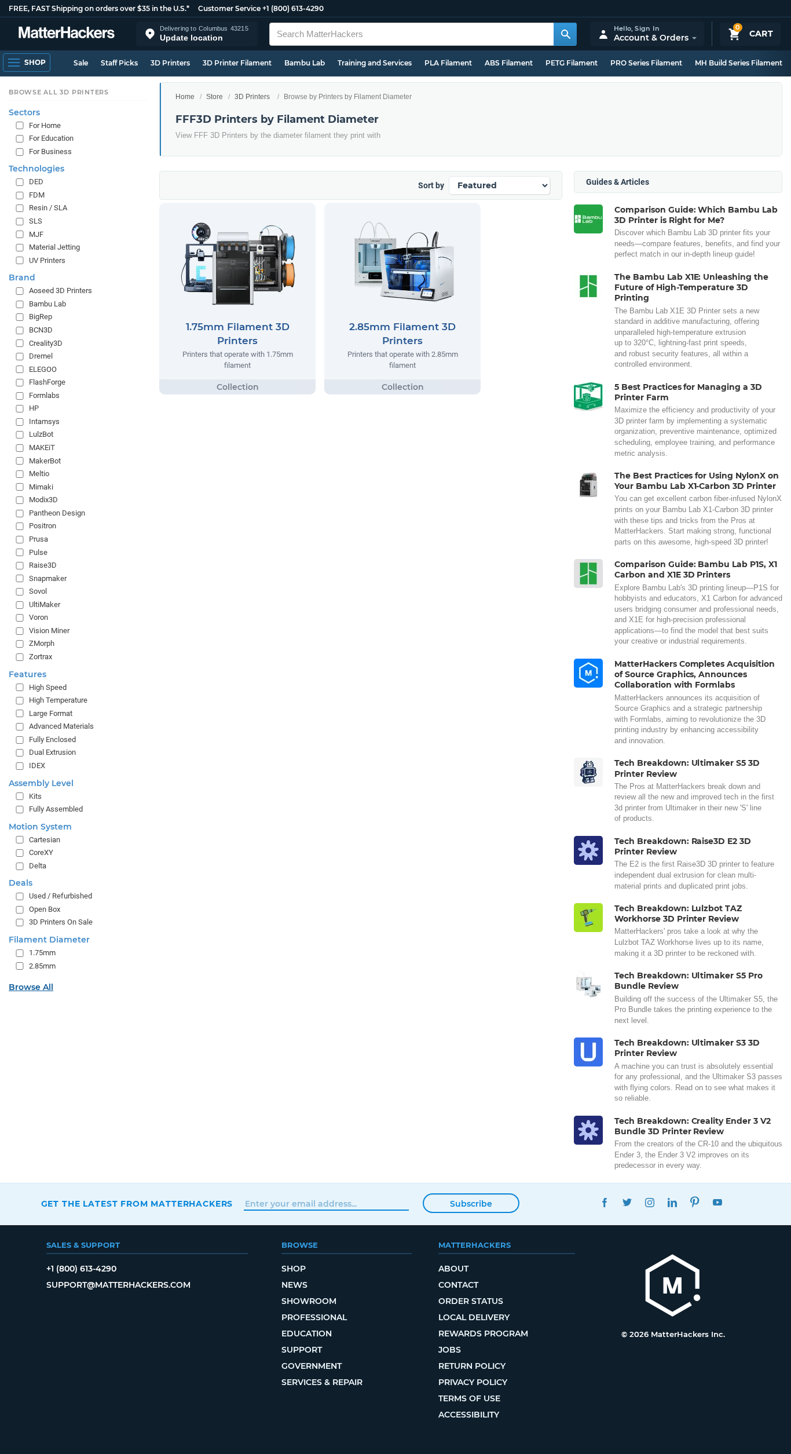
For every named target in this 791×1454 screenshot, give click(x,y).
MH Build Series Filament (738, 63)
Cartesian (44, 839)
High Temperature (58, 700)
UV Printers (47, 260)
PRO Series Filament (646, 63)
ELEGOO (43, 369)
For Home (45, 125)
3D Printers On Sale (61, 922)
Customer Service (229, 8)
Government (311, 1366)
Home (185, 97)
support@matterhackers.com (118, 1285)
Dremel (41, 356)
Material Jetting (54, 247)
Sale (81, 63)
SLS (35, 221)
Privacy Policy (472, 1382)
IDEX (37, 765)
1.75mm (42, 952)
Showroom (308, 1301)
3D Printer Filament (237, 63)
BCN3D (41, 330)
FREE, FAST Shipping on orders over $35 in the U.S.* (99, 8)
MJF (36, 234)
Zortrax (40, 656)
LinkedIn (672, 1202)
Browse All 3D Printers (59, 92)
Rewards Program (483, 1333)
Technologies (36, 168)
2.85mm (42, 966)
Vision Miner (49, 630)
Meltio (39, 473)
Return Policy (472, 1366)
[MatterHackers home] (66, 34)
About (453, 1268)
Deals (20, 883)
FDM (37, 195)
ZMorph (41, 644)
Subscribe (471, 1204)
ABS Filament (509, 63)
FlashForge (47, 382)
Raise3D (43, 565)
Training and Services (375, 63)
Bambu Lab (304, 63)
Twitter (627, 1202)
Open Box (44, 909)
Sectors (24, 112)
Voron (38, 617)
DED (36, 181)
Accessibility (468, 1414)
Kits (35, 796)
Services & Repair (321, 1382)
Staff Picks (119, 63)
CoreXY (41, 852)
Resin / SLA (48, 208)
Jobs (449, 1350)
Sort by (431, 185)
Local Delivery (474, 1317)
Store (214, 97)
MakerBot (45, 460)
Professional (314, 1317)
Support (301, 1350)
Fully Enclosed (52, 739)
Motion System (40, 826)
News (294, 1285)
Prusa (38, 539)
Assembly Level (41, 783)
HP (34, 408)
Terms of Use (469, 1398)
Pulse (38, 552)
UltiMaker (44, 604)
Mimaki (41, 487)
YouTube (718, 1202)
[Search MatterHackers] (565, 34)
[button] (197, 33)
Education (306, 1333)
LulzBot (41, 434)
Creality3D (46, 343)
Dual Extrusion (52, 752)
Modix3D (43, 499)
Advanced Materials (61, 726)
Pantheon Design (57, 513)
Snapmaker (48, 578)
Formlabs (44, 395)
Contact (458, 1285)
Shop (293, 1268)
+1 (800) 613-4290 (293, 8)
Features (27, 674)
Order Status (470, 1301)
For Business (50, 151)
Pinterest (695, 1202)
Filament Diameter (49, 939)
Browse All (31, 987)
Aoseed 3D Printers (60, 290)
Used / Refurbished (60, 896)
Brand (22, 277)
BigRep (40, 316)
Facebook (605, 1202)
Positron (42, 525)
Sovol (38, 591)
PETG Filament (571, 63)
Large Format (50, 713)
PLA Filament (448, 63)
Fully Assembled (56, 809)
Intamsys (44, 421)
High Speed (48, 687)
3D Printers (170, 63)
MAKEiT (42, 447)
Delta (37, 865)
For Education (51, 138)
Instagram (650, 1202)
